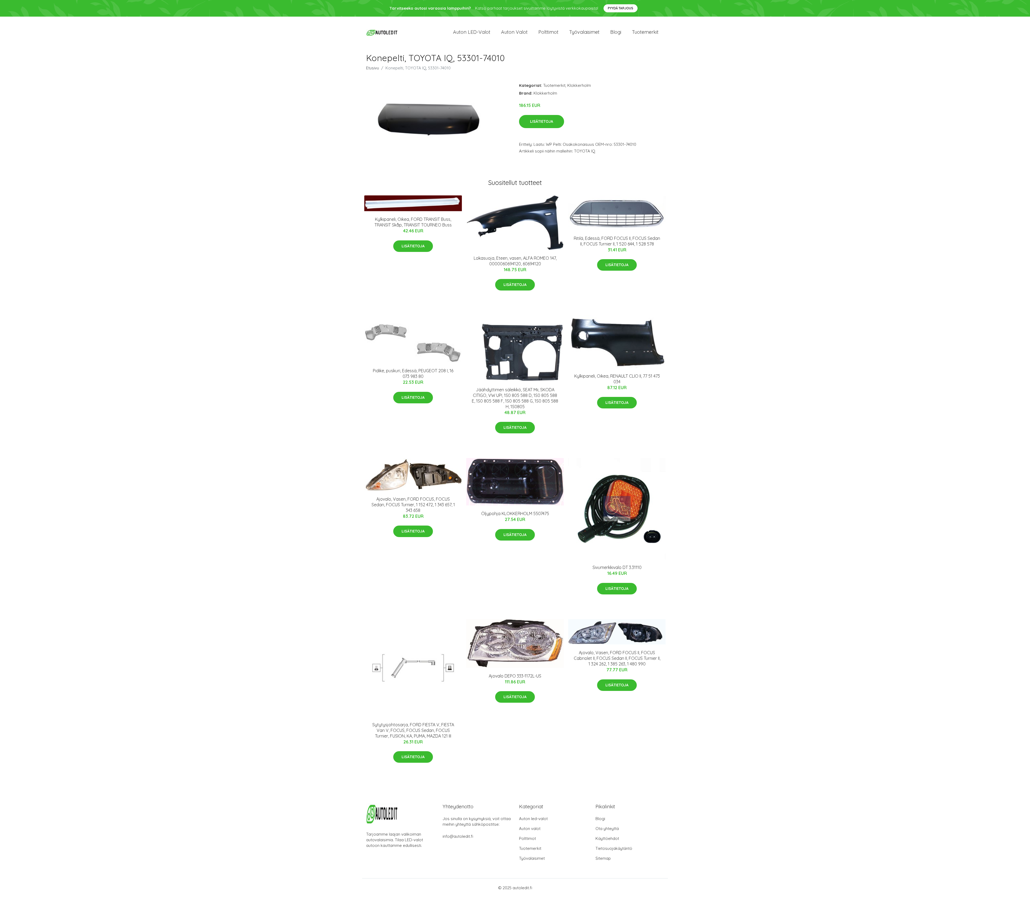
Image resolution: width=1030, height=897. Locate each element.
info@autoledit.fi (458, 836)
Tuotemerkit (645, 32)
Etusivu (372, 67)
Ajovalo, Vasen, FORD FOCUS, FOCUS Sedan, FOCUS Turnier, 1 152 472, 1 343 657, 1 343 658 (413, 504)
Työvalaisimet (584, 32)
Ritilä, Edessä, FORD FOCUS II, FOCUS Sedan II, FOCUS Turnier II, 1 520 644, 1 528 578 (617, 241)
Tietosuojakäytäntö (613, 848)
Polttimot (548, 32)
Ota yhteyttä (607, 828)
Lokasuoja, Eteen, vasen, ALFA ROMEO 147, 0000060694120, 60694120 (515, 260)
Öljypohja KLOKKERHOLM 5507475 (515, 513)
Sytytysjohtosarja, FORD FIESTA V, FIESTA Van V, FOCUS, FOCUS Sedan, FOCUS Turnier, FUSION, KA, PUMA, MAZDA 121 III (413, 730)
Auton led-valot (533, 818)
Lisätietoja (541, 121)
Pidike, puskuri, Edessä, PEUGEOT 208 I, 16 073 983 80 (413, 373)
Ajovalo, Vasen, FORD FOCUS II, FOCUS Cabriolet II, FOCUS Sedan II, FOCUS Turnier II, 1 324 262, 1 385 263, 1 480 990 (617, 658)
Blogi (615, 32)
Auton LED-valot (471, 32)
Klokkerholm (579, 85)
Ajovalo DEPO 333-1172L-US (515, 676)
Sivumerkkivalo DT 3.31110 (617, 567)
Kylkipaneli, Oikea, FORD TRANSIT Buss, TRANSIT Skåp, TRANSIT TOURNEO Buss (413, 222)
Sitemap (603, 858)
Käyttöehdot (607, 838)
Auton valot (514, 32)
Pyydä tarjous (620, 8)
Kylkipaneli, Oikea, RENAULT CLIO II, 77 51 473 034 (617, 378)
